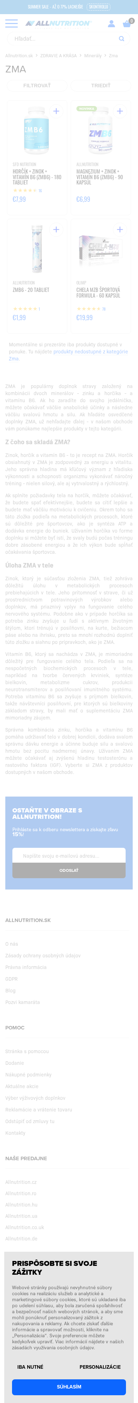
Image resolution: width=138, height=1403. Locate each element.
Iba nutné (30, 1367)
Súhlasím (69, 1387)
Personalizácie (100, 1367)
